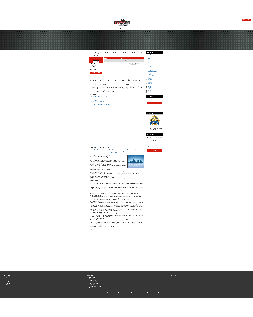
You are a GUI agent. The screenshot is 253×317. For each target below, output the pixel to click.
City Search (134, 28)
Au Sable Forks (151, 75)
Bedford (149, 88)
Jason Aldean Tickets (94, 282)
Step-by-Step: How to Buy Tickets (138, 292)
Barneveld (150, 83)
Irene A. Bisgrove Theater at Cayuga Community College (116, 151)
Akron (149, 58)
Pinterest (8, 285)
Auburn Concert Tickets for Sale (99, 101)
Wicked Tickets (92, 288)
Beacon (149, 87)
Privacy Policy (123, 292)
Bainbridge (150, 79)
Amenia (149, 66)
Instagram (8, 277)
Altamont (150, 62)
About (86, 292)
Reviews (169, 292)
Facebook (8, 279)
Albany (149, 59)
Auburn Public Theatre (95, 149)
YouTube (8, 283)
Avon (149, 77)
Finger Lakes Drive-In (131, 149)
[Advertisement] (39, 9)
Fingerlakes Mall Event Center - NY (98, 151)
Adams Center (151, 55)
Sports (121, 28)
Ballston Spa (150, 82)
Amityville (150, 69)
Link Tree (8, 282)
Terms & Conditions (96, 292)
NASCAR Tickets (93, 285)
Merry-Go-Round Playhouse (133, 151)
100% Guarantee (153, 292)
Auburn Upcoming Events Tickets (100, 96)
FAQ (116, 292)
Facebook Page (110, 190)
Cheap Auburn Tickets (97, 103)
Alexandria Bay (151, 61)
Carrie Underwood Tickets (95, 286)
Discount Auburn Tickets (98, 97)
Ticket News (142, 28)
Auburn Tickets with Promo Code (100, 99)
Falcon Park (111, 149)
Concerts (115, 28)
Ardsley (149, 73)
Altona (149, 63)
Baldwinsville (150, 81)
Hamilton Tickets (93, 280)
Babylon (149, 78)
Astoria (149, 74)
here (94, 159)
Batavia (149, 84)
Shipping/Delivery (108, 292)
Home (109, 28)
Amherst (149, 67)
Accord (149, 54)
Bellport (149, 91)
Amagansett (150, 65)
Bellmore (150, 90)
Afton (149, 57)
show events (134, 63)
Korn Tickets (92, 277)
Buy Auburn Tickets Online (98, 100)
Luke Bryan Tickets (93, 283)
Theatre (127, 28)
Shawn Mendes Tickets (94, 279)
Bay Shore (150, 86)
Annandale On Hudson (152, 71)
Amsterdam (150, 70)
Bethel (149, 92)
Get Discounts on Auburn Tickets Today (101, 104)
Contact (162, 292)
